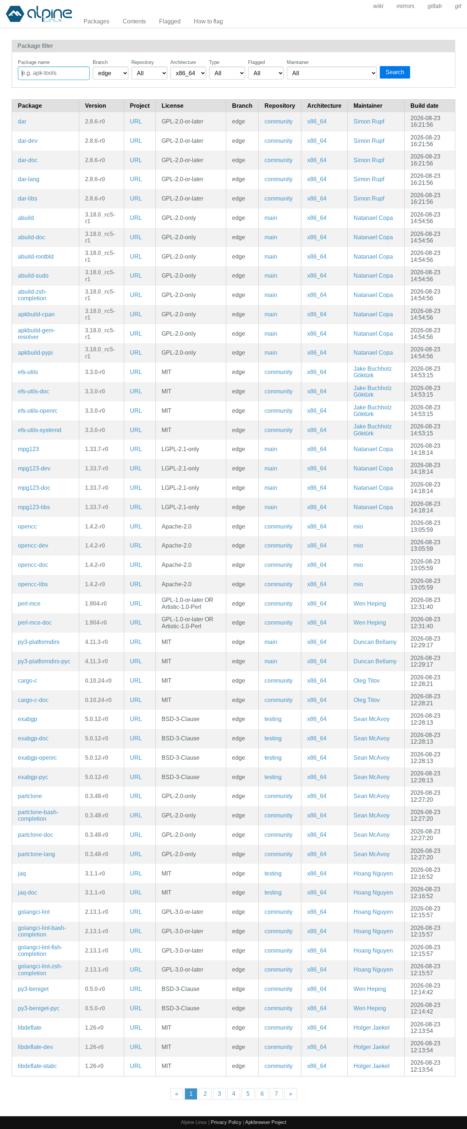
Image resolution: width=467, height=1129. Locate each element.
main (271, 218)
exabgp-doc (33, 738)
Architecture (183, 62)
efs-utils (28, 372)
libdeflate (30, 1028)
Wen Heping (370, 603)
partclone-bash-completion (38, 815)
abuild (26, 218)
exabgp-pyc (33, 777)
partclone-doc (35, 835)
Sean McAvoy (372, 719)
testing (273, 719)
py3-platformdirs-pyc (44, 661)
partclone (30, 796)
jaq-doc (27, 892)
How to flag (208, 21)
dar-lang (28, 179)
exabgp (27, 719)
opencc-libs (33, 584)
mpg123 (28, 449)
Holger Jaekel (372, 1028)
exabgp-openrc (37, 758)
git (458, 6)
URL (136, 121)
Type (214, 62)
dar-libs (27, 198)
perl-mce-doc (35, 622)
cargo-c (27, 681)
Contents (134, 21)
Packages (96, 21)
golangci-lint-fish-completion (40, 950)
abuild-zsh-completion (32, 295)
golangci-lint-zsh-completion (40, 969)
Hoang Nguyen (373, 873)
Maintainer (298, 62)
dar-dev (28, 141)
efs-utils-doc (33, 391)
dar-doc (28, 160)
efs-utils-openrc (38, 411)
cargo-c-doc (33, 700)
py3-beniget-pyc (38, 1008)
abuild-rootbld (36, 256)
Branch (100, 62)
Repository (142, 62)
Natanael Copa (373, 218)
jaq (22, 873)
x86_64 (317, 121)
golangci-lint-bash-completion (42, 931)
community (279, 121)
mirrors (405, 6)
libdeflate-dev (35, 1047)
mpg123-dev (34, 468)
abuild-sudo (33, 275)
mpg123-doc (34, 488)
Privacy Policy (226, 1122)
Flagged (170, 21)
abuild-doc (31, 237)
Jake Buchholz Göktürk (373, 372)
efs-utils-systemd (39, 430)
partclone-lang (36, 854)
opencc (27, 526)
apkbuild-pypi (35, 353)
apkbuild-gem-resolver (36, 333)
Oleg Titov (367, 681)
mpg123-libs (34, 507)
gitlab (435, 6)
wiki (378, 6)
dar (22, 121)
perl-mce (29, 603)
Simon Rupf (369, 121)
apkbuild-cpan (36, 314)
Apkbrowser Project (265, 1122)
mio (358, 526)
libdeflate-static (37, 1066)
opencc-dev (33, 545)
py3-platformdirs (38, 642)
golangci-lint (34, 912)
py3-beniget (33, 989)
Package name (34, 62)
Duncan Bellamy (375, 642)
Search (395, 72)
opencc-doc (33, 565)
